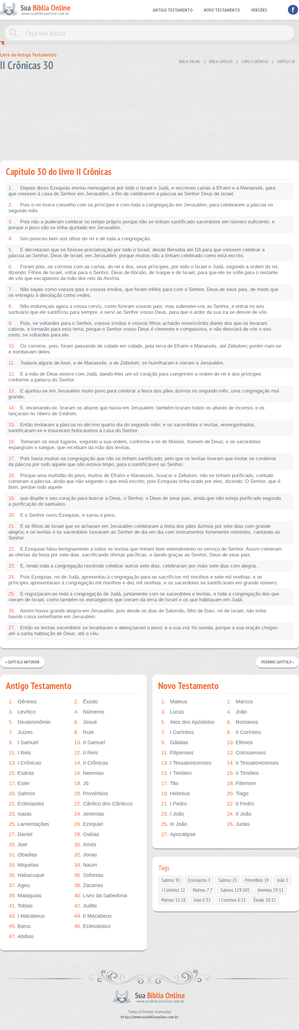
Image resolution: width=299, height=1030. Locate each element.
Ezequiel (88, 824)
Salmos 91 (170, 880)
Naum (85, 865)
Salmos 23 (227, 880)
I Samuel (23, 742)
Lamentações (29, 824)
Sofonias (88, 875)
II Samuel (89, 742)
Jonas (85, 855)
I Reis (20, 753)
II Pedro (240, 804)
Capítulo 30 (286, 61)
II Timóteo (243, 773)
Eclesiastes (26, 804)
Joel (18, 844)
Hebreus (175, 793)
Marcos (240, 702)
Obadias (23, 855)
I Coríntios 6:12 (232, 900)
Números (89, 712)
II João (239, 814)
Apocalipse (178, 834)
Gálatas (174, 742)
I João (172, 814)
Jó (81, 783)
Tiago (237, 793)
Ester (19, 783)
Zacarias (88, 885)
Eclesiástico (92, 926)
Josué (85, 722)
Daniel (20, 834)
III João (174, 824)
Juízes (21, 732)
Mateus (174, 702)
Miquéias (24, 865)
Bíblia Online (189, 61)
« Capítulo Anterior (22, 662)
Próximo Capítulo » (277, 662)
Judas (238, 824)
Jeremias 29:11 (271, 890)
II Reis (86, 753)
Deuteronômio (30, 722)
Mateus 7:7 (203, 890)
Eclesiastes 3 (199, 880)
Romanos (242, 722)
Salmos (22, 793)
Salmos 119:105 (235, 890)
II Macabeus (93, 916)
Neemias (89, 773)
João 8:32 (202, 900)
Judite (85, 906)
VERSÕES (259, 10)
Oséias (86, 834)
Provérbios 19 (257, 880)
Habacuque (26, 875)
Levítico (22, 712)
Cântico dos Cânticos (103, 804)
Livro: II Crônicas (254, 61)
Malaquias (25, 895)
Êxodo (86, 702)
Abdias (21, 936)
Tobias (21, 906)
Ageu (19, 885)
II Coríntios (244, 732)
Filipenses (177, 753)
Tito (169, 783)
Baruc (20, 926)
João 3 (282, 880)
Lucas (172, 712)
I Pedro (174, 804)
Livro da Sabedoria (100, 895)
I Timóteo (176, 773)
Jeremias (89, 814)
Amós (85, 844)
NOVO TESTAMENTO (222, 10)
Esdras (21, 773)
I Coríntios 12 (173, 890)
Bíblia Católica (220, 61)
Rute (84, 732)
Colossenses (246, 753)
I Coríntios (177, 732)
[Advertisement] (149, 114)
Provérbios (91, 793)
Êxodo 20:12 (265, 900)
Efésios (240, 742)
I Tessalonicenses (186, 763)
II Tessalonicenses (253, 763)
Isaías (20, 814)
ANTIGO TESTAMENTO (172, 10)
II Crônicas (91, 763)
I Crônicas (25, 763)
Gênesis (23, 702)
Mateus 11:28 (173, 900)
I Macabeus (27, 916)
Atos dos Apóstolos (188, 722)
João (237, 712)
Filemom (241, 783)
